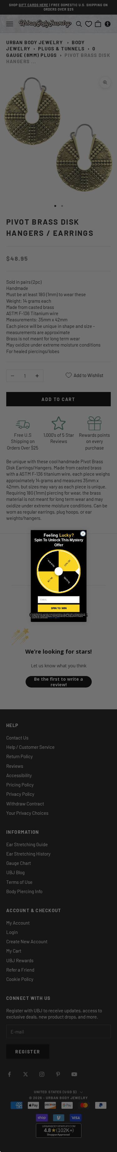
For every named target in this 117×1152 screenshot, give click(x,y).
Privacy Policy (51, 617)
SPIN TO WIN (58, 608)
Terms (57, 617)
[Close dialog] (82, 533)
